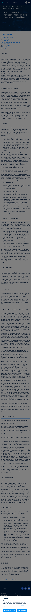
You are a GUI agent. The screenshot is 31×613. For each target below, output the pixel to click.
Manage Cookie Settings (9, 610)
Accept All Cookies (22, 610)
